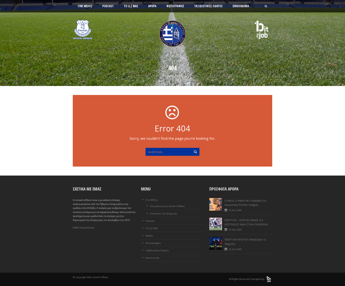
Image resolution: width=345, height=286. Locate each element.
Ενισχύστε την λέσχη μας (163, 213)
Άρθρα (152, 6)
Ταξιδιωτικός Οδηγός (208, 6)
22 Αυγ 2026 (235, 229)
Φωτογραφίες (175, 6)
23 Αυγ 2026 (235, 210)
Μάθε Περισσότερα (83, 227)
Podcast (108, 6)
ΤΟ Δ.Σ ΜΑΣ (131, 6)
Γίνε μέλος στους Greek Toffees (167, 206)
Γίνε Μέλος (85, 6)
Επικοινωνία (241, 6)
